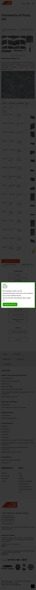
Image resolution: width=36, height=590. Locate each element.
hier (4, 300)
